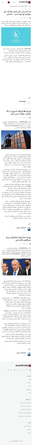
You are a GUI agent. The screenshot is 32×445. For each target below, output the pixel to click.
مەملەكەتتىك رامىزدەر (26, 410)
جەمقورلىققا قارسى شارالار (25, 413)
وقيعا (19, 6)
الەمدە (29, 393)
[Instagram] (30, 18)
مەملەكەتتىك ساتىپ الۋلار (25, 416)
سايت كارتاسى (27, 426)
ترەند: (29, 6)
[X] (18, 18)
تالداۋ (29, 386)
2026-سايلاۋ (24, 6)
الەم (29, 98)
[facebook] (24, 370)
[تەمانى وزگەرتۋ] (7, 2)
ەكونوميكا (28, 390)
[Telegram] (24, 18)
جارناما (29, 433)
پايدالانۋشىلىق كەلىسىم (25, 403)
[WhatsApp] (27, 18)
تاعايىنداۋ (15, 6)
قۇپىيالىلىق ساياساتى (26, 406)
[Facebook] (21, 18)
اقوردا (11, 6)
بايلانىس (29, 430)
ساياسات (29, 383)
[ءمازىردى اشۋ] (3, 2)
